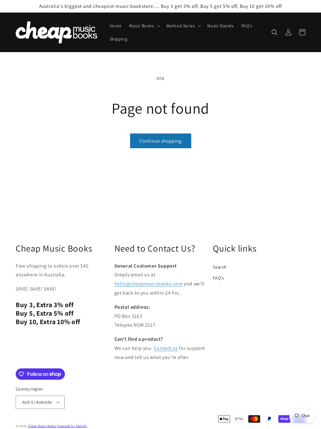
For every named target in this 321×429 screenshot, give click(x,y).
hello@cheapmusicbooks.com (148, 283)
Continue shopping (160, 141)
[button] (144, 25)
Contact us (166, 348)
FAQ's (218, 278)
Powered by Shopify (72, 426)
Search (220, 267)
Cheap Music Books (42, 426)
